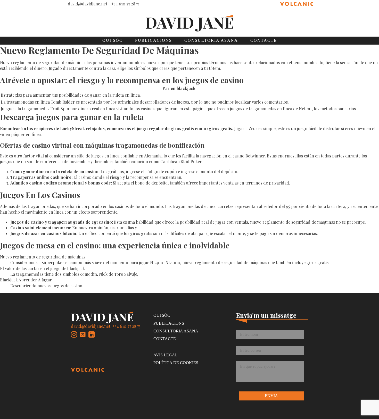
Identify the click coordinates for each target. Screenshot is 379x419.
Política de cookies (175, 363)
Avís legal (165, 355)
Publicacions (153, 40)
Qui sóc (112, 40)
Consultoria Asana (211, 40)
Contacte (263, 40)
